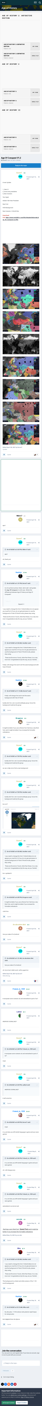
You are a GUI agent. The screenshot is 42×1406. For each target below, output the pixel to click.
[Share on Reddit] (8, 1384)
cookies (13, 1393)
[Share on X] (2, 1384)
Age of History (9, 8)
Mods (18, 160)
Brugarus (25, 897)
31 (25, 1012)
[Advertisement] (21, 482)
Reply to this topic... (11, 1363)
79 (24, 1248)
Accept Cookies (9, 1403)
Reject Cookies (22, 1403)
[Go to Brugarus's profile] (20, 722)
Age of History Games (27, 1397)
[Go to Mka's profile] (20, 1252)
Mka (24, 1307)
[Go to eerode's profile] (20, 1223)
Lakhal (24, 1085)
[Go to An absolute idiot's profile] (20, 928)
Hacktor (25, 643)
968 (25, 572)
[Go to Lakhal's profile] (20, 1016)
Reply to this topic (21, 165)
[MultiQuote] (4, 454)
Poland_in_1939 (27, 1049)
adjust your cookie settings (18, 1395)
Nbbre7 (19, 516)
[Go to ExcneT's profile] (20, 176)
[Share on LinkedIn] (11, 1384)
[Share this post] (38, 177)
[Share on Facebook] (5, 1384)
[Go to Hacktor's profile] (20, 576)
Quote (9, 454)
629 (28, 989)
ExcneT (5, 160)
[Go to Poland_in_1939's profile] (20, 993)
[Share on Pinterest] (15, 1384)
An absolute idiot (27, 958)
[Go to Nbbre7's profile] (20, 519)
